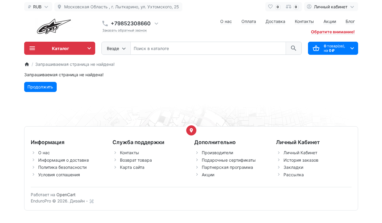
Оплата (248, 21)
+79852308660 (131, 23)
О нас (226, 21)
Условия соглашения (59, 174)
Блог (350, 21)
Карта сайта (132, 167)
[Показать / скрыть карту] (191, 130)
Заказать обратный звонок (124, 30)
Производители (217, 152)
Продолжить (40, 86)
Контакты (304, 21)
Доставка (275, 21)
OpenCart (66, 194)
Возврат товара (136, 160)
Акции (330, 21)
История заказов (301, 160)
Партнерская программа (227, 167)
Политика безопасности (62, 167)
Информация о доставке (63, 160)
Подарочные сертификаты (229, 160)
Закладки (293, 167)
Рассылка (294, 174)
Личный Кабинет (300, 152)
